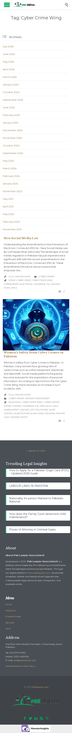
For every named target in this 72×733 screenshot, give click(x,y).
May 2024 (8, 160)
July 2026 (8, 46)
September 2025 (13, 99)
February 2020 (11, 221)
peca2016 (50, 413)
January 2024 (10, 183)
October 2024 (11, 145)
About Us (11, 610)
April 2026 (8, 69)
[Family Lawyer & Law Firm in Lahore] (39, 4)
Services (10, 622)
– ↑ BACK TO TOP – (36, 450)
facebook (39, 284)
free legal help (48, 406)
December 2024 (13, 130)
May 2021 (8, 198)
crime (11, 280)
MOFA (7, 288)
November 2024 (12, 137)
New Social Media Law (21, 238)
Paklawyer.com (40, 687)
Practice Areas (13, 616)
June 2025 (9, 107)
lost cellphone (38, 409)
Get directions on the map (19, 666)
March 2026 (10, 76)
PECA (14, 288)
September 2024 (13, 153)
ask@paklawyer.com (25, 660)
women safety (19, 417)
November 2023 (12, 191)
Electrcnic (26, 284)
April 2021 (8, 206)
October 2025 (11, 92)
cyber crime (23, 280)
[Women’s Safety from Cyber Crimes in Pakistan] (36, 324)
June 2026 (9, 54)
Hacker (55, 284)
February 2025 (11, 115)
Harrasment (11, 409)
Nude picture (21, 413)
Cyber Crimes (46, 276)
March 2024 (10, 168)
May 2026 (8, 61)
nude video (37, 413)
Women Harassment (37, 398)
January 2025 (10, 122)
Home (9, 604)
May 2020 (8, 214)
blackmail (14, 402)
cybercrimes (11, 284)
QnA (8, 628)
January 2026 (10, 84)
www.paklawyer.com (38, 572)
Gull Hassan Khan (19, 276)
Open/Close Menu (7, 4)
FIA (48, 284)
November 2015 (12, 229)
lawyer (24, 409)
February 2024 (11, 175)
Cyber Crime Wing (42, 280)
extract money (12, 406)
